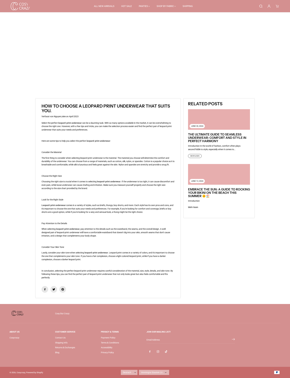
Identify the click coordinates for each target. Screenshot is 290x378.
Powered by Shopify (34, 372)
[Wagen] (277, 6)
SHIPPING (188, 6)
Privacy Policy (107, 352)
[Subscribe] (233, 340)
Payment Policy (108, 337)
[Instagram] (158, 351)
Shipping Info (61, 342)
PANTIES (143, 6)
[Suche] (261, 6)
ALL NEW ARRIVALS (104, 6)
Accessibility (106, 347)
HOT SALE (126, 6)
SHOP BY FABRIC (165, 6)
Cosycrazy (14, 337)
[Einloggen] (269, 6)
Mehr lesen (194, 156)
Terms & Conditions (110, 342)
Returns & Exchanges (65, 347)
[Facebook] (45, 289)
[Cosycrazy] (20, 6)
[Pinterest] (62, 289)
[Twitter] (53, 289)
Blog (57, 352)
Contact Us (60, 337)
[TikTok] (166, 351)
